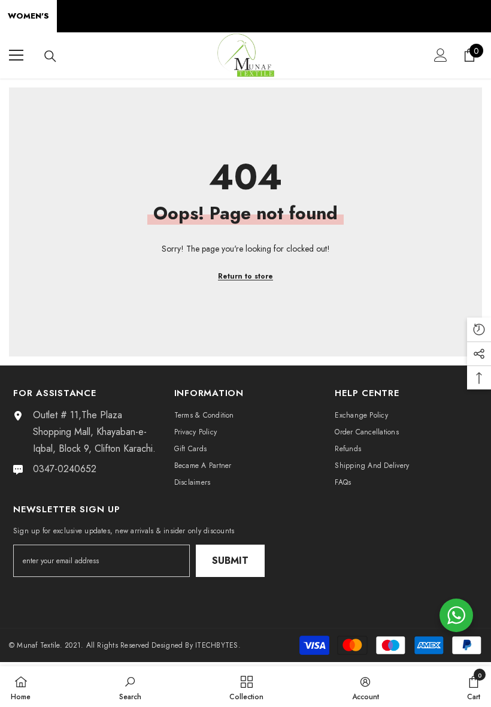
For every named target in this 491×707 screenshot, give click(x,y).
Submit (230, 560)
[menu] (16, 55)
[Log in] (440, 55)
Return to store (245, 276)
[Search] (50, 56)
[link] (130, 687)
